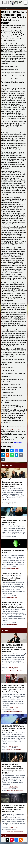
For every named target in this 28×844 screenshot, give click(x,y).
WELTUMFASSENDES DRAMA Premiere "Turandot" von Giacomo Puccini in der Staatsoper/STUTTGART (13, 728)
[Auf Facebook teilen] (21, 450)
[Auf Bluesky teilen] (12, 450)
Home (2, 8)
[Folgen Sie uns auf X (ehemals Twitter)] (7, 840)
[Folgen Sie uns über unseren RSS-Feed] (21, 840)
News (19, 430)
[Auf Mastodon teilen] (16, 450)
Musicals (13, 624)
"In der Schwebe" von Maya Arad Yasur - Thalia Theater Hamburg (14, 521)
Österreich (9, 624)
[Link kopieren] (3, 459)
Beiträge (5, 8)
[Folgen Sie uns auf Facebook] (16, 840)
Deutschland (15, 430)
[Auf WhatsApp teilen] (12, 455)
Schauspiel (9, 430)
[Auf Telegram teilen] (16, 455)
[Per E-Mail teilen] (21, 455)
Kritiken (12, 670)
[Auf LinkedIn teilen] (3, 455)
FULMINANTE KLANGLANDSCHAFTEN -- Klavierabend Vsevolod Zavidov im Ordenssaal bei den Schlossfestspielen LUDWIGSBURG (13, 648)
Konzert (8, 670)
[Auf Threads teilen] (7, 450)
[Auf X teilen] (3, 450)
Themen (8, 568)
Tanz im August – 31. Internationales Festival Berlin (13, 552)
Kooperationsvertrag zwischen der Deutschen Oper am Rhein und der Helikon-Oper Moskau (12, 484)
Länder (15, 670)
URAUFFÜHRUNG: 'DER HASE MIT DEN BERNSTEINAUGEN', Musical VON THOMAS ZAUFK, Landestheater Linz (13, 605)
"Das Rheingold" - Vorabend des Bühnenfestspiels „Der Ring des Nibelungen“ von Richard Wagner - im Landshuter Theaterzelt (13, 577)
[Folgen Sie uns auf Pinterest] (12, 840)
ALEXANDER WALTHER (13, 667)
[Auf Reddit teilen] (7, 455)
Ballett (17, 568)
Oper (16, 504)
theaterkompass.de (18, 442)
